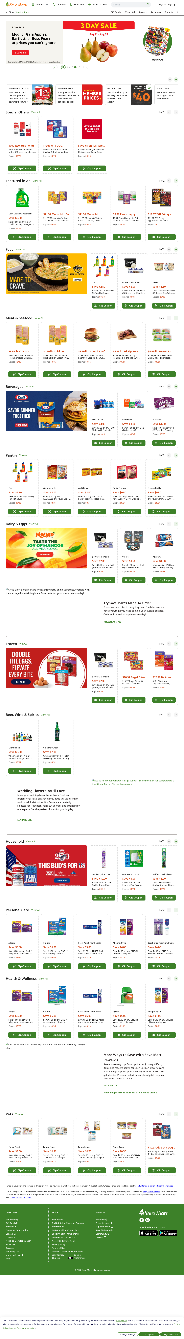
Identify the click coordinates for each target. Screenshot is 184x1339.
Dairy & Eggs (16, 524)
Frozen (11, 643)
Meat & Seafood (19, 318)
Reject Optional (171, 1334)
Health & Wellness (21, 978)
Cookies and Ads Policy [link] (63, 1237)
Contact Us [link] (11, 1233)
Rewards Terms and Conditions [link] (67, 1251)
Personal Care (17, 910)
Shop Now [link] (11, 1219)
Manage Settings (127, 1334)
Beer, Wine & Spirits (22, 714)
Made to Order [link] (13, 1255)
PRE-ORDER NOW (112, 622)
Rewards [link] (10, 1248)
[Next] (176, 79)
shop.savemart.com (151, 1191)
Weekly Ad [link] (11, 1226)
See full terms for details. (21, 1197)
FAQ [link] (8, 1258)
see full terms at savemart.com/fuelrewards (154, 1186)
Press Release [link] (102, 1223)
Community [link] (101, 1233)
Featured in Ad (18, 180)
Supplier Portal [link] (103, 1226)
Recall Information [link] (105, 1230)
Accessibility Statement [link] (63, 1240)
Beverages (14, 386)
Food (10, 249)
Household (15, 841)
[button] (22, 145)
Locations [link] (10, 1237)
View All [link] (35, 112)
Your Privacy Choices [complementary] (68, 1256)
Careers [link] (99, 1237)
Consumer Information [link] (17, 1230)
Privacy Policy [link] (58, 1244)
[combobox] (131, 4)
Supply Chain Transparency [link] (65, 1233)
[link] (16, 4)
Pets (9, 1114)
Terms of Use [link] (58, 1248)
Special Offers (17, 112)
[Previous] (170, 79)
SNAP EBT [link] (10, 1244)
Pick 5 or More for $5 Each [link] (18, 1240)
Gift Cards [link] (11, 1223)
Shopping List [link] (12, 1251)
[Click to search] (148, 5)
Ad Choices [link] (57, 1219)
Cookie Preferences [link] (79, 1256)
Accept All (149, 1334)
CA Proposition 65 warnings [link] (65, 1230)
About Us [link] (100, 1219)
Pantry (11, 455)
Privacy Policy (121, 1320)
